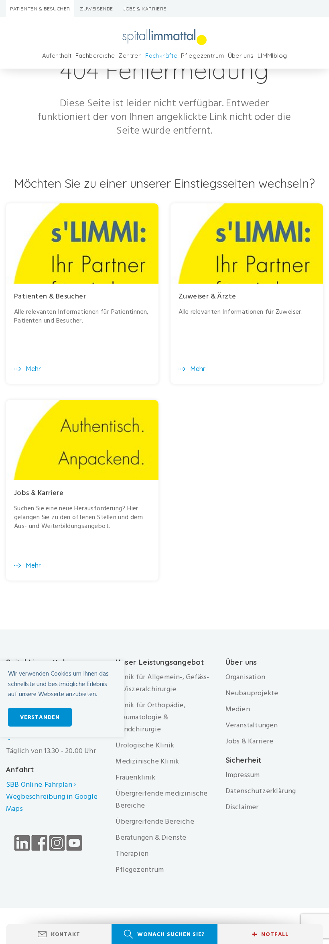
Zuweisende (96, 9)
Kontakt (65, 934)
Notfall (270, 934)
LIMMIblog (272, 55)
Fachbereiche (95, 55)
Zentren (130, 55)
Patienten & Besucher (40, 9)
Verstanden (40, 717)
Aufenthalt (57, 55)
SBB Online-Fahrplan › (41, 784)
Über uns (241, 55)
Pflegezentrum (202, 55)
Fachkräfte (161, 55)
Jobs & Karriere (145, 9)
